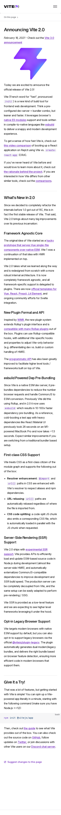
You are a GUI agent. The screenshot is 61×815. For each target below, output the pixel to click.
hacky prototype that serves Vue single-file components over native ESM (29, 245)
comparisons (43, 180)
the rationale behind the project (23, 171)
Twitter (22, 742)
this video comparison (17, 145)
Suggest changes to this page (24, 762)
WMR (20, 319)
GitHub (36, 737)
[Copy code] (56, 718)
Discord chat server (43, 746)
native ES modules (15, 120)
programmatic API (20, 359)
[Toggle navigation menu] (55, 6)
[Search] (48, 6)
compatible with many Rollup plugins (26, 329)
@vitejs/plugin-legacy (25, 642)
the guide (29, 728)
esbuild (49, 124)
